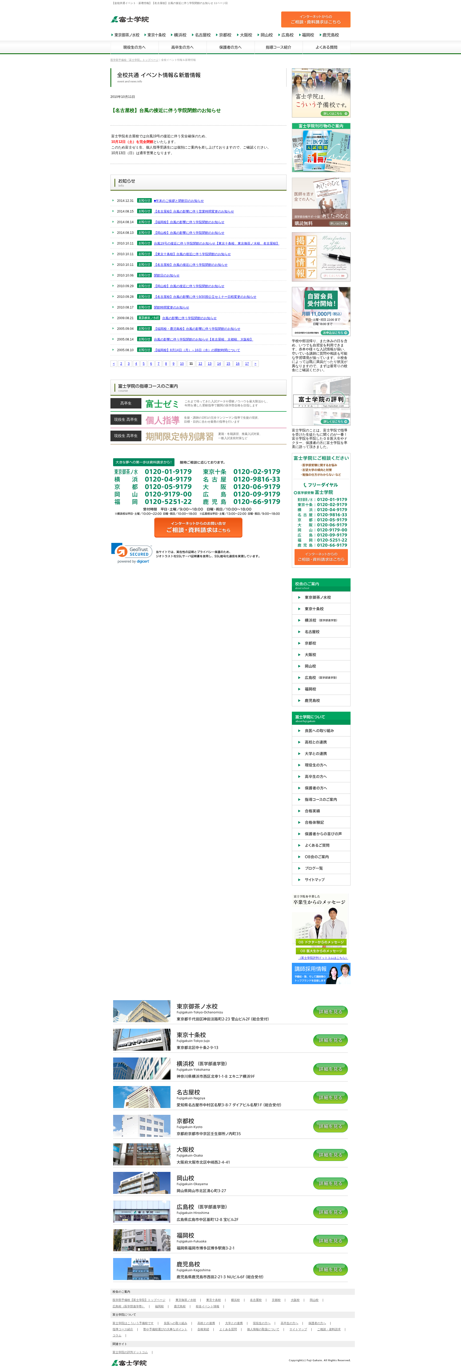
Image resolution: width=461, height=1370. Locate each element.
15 (228, 364)
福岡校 (159, 1306)
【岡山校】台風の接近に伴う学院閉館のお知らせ (189, 286)
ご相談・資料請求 (329, 1329)
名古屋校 (256, 1299)
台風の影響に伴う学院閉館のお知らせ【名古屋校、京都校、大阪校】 (203, 339)
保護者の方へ (317, 1323)
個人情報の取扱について (263, 1329)
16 (238, 364)
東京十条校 (213, 1299)
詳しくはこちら (198, 405)
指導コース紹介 (123, 1329)
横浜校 (235, 1299)
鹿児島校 (180, 1306)
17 (247, 364)
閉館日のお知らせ (167, 275)
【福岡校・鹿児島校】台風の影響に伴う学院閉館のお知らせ (197, 329)
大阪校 (295, 1299)
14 (219, 364)
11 (191, 364)
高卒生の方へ (289, 1323)
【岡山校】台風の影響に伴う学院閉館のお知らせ (189, 233)
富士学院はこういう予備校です (133, 1323)
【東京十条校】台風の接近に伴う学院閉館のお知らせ (192, 254)
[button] (131, 553)
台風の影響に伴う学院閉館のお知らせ (189, 318)
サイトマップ (298, 1329)
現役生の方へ (262, 1323)
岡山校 (314, 1299)
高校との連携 (206, 1323)
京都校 (276, 1299)
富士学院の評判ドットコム (130, 1352)
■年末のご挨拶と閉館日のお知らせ (179, 201)
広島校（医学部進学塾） (129, 1306)
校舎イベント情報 (207, 1306)
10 (182, 364)
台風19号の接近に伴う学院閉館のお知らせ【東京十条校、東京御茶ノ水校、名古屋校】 (216, 243)
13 (210, 364)
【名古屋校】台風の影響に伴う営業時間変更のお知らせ (194, 211)
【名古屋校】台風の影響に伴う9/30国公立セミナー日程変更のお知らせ (205, 297)
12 (200, 364)
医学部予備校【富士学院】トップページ (139, 1299)
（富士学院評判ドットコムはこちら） (323, 957)
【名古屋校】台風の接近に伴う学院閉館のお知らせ (191, 265)
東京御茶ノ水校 (186, 1299)
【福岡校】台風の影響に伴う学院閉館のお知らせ (189, 222)
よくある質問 (228, 1329)
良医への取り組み (175, 1323)
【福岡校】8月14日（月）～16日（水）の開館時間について (197, 350)
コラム (117, 1335)
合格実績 (203, 1329)
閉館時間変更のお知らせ (171, 307)
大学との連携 (234, 1323)
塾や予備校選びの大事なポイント (165, 1329)
